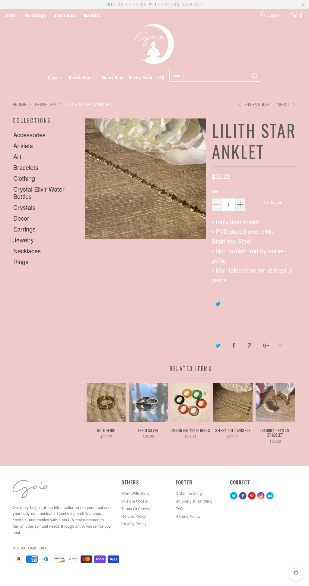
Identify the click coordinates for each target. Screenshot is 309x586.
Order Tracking (189, 493)
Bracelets (25, 167)
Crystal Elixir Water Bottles (39, 193)
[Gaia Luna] (154, 44)
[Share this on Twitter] (218, 302)
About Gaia (65, 15)
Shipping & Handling (194, 500)
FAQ (160, 77)
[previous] (96, 416)
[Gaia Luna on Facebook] (243, 496)
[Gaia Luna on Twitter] (233, 496)
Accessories (29, 134)
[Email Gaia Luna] (270, 496)
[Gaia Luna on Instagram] (261, 496)
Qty (215, 191)
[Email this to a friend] (281, 343)
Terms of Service (136, 508)
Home (11, 15)
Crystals (24, 207)
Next (283, 104)
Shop (53, 77)
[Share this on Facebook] (234, 343)
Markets (92, 15)
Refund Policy (188, 516)
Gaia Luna (37, 547)
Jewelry (23, 240)
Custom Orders (134, 500)
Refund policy (133, 516)
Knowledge (35, 15)
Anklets (23, 145)
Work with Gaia (135, 493)
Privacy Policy (133, 523)
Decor (21, 218)
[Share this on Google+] (265, 343)
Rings (20, 261)
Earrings (24, 229)
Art (17, 156)
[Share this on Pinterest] (249, 343)
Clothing (24, 178)
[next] (285, 416)
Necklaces (27, 250)
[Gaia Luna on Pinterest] (252, 496)
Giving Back (140, 77)
